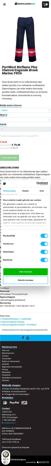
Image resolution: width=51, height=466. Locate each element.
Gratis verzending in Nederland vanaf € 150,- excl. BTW (26, 389)
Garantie (5, 364)
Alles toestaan (25, 272)
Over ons (5, 350)
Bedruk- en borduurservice (15, 391)
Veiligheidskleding (9, 319)
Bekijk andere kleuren (11, 105)
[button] (25, 119)
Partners (5, 380)
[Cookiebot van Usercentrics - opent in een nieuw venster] (36, 183)
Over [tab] (42, 191)
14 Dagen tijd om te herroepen (16, 394)
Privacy (5, 369)
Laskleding (25, 319)
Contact (5, 356)
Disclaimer (6, 375)
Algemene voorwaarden (12, 367)
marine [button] (4, 110)
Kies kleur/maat (9, 157)
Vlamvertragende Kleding (12, 322)
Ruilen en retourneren (11, 361)
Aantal (3, 124)
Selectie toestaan (25, 280)
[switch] (44, 244)
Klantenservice (8, 353)
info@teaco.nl (9, 423)
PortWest (31, 324)
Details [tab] (25, 191)
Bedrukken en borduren (11, 378)
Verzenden (6, 359)
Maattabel (6, 372)
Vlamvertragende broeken (13, 324)
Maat (2, 115)
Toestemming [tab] (9, 191)
